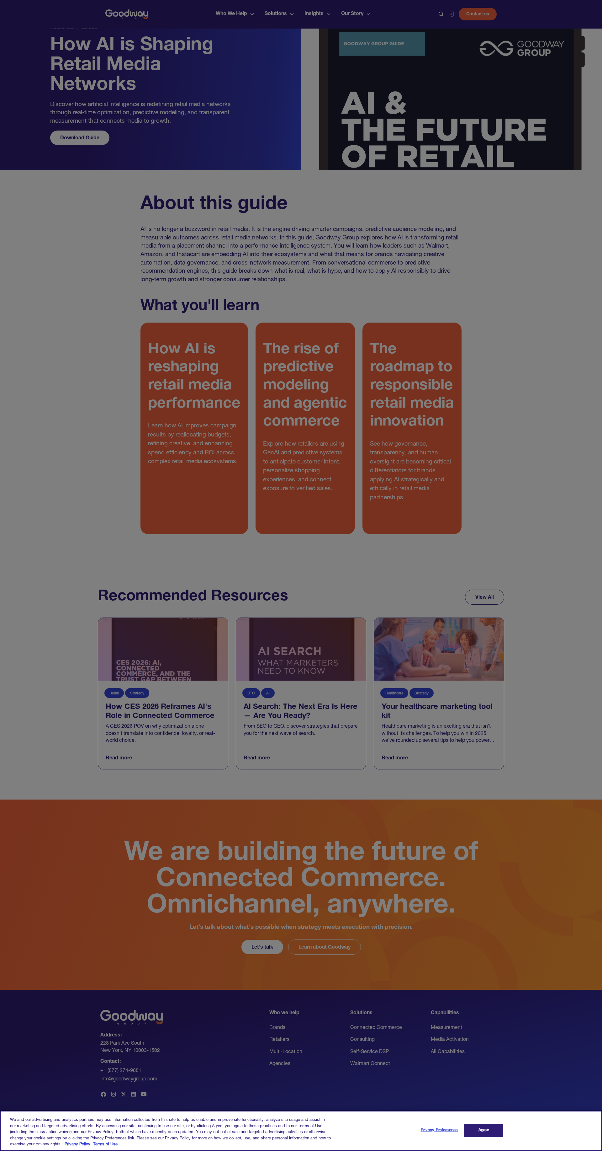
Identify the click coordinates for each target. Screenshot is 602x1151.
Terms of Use (105, 1145)
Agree (483, 1130)
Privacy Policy (78, 1145)
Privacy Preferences (439, 1130)
